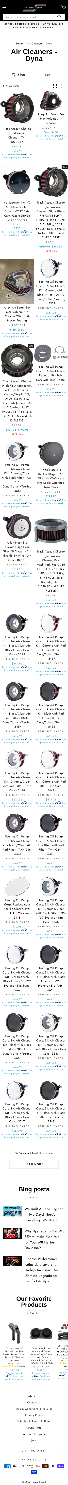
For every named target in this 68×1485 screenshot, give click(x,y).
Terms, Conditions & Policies (34, 1409)
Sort (47, 74)
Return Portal (34, 1428)
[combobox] (34, 17)
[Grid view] (55, 86)
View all (34, 1197)
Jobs (34, 1440)
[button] (10, 1366)
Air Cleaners (35, 43)
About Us (34, 1396)
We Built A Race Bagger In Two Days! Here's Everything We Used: (44, 1215)
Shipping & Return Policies (34, 1421)
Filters (21, 74)
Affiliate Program (34, 1434)
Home (20, 43)
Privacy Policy (34, 1415)
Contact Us (34, 1402)
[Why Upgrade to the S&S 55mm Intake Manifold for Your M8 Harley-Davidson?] (12, 1233)
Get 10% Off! (33, 1450)
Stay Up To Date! (33, 1459)
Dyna (49, 43)
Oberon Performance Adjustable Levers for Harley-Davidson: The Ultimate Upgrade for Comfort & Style (41, 1270)
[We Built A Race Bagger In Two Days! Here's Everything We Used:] (12, 1211)
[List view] (63, 86)
